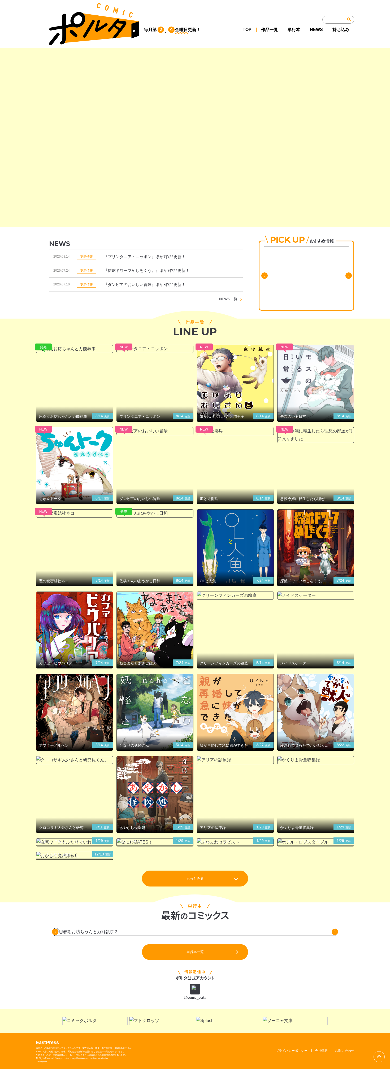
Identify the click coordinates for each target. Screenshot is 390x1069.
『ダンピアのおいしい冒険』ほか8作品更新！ (144, 284)
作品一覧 (269, 29)
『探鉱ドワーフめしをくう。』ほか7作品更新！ (146, 270)
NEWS (316, 29)
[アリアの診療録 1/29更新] (235, 760)
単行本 (294, 29)
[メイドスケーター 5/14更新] (315, 596)
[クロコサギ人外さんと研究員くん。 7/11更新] (74, 760)
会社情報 (321, 1051)
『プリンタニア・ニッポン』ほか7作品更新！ (144, 256)
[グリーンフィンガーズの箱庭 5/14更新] (235, 596)
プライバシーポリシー (291, 1051)
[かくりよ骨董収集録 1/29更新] (315, 760)
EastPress (47, 1042)
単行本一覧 (195, 952)
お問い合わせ (344, 1051)
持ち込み (340, 29)
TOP (247, 29)
